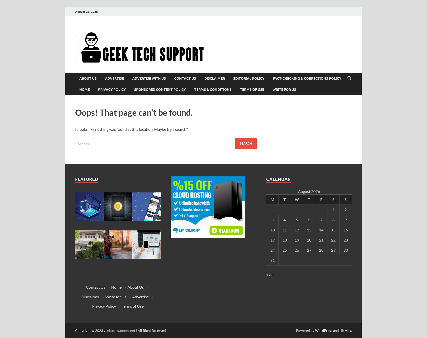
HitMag (345, 330)
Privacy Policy (112, 90)
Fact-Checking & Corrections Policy (307, 78)
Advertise (114, 78)
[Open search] (349, 78)
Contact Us (185, 78)
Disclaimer (214, 78)
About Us (88, 78)
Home (84, 90)
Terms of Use (252, 90)
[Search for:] (166, 143)
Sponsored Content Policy (160, 90)
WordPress (323, 330)
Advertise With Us (149, 78)
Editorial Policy (248, 78)
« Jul (270, 274)
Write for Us (284, 90)
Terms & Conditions (213, 90)
